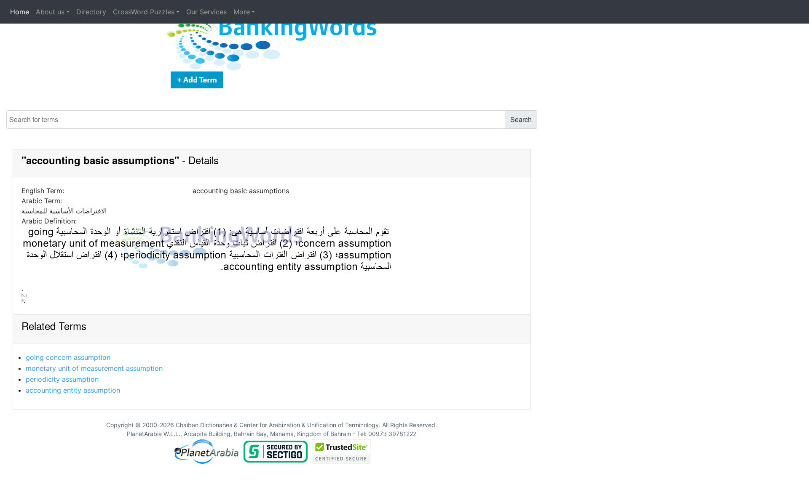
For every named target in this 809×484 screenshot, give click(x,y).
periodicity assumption (62, 379)
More (241, 12)
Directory (91, 12)
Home (19, 12)
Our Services (206, 12)
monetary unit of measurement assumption (94, 368)
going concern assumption (68, 357)
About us (50, 12)
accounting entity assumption (73, 390)
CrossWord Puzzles (143, 12)
